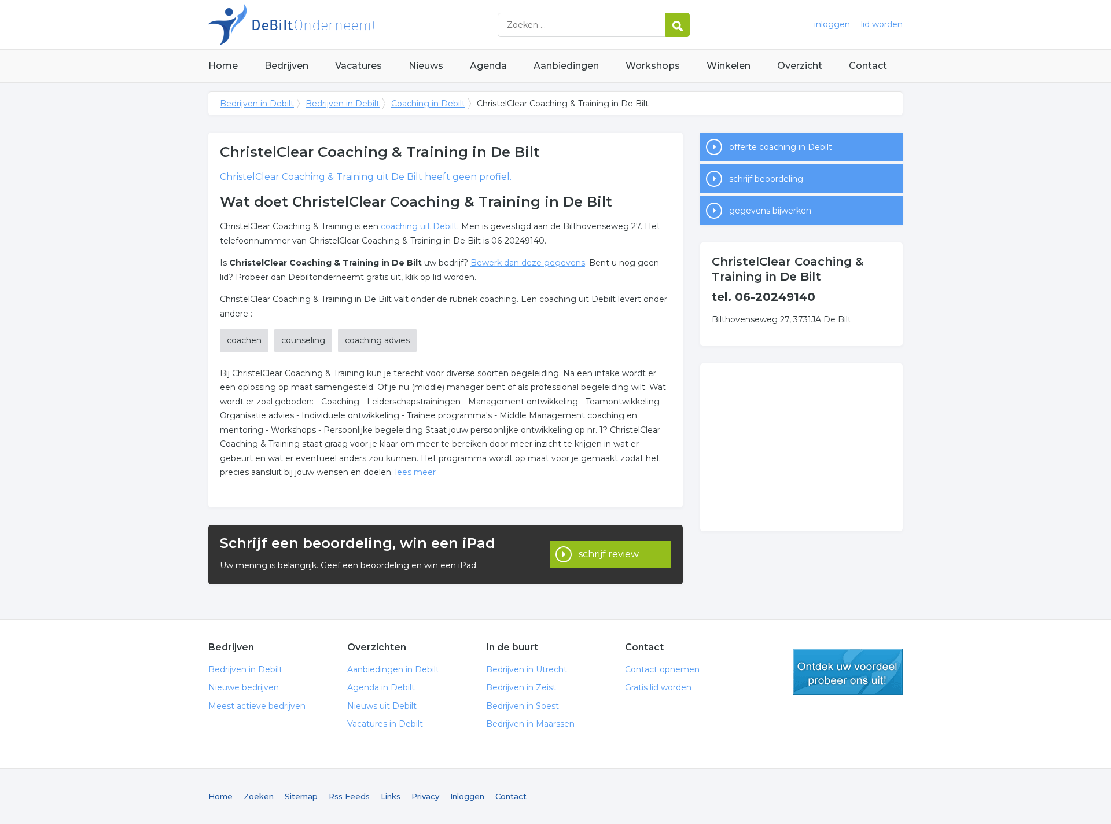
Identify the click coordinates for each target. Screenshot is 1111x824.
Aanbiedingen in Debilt (393, 669)
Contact (868, 65)
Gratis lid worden (658, 687)
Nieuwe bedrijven (243, 687)
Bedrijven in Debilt (353, 24)
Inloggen (467, 796)
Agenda (488, 65)
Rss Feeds (349, 796)
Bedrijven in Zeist (521, 687)
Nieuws (426, 65)
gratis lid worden (848, 672)
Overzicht (799, 65)
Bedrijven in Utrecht (526, 669)
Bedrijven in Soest (522, 706)
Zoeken (259, 796)
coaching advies (377, 340)
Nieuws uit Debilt (382, 706)
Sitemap (301, 796)
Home (223, 65)
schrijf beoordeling (766, 179)
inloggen (832, 24)
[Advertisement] (801, 447)
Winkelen (729, 65)
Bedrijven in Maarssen (530, 724)
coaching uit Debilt (419, 226)
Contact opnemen (662, 669)
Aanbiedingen (566, 65)
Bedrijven (286, 65)
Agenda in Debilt (381, 687)
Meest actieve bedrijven (257, 706)
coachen (244, 340)
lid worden (882, 24)
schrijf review (609, 554)
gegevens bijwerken (770, 210)
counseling (303, 340)
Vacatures (358, 65)
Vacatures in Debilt (385, 724)
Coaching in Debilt (428, 103)
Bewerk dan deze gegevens (527, 263)
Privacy (425, 796)
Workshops (653, 65)
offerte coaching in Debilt (780, 147)
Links (390, 796)
